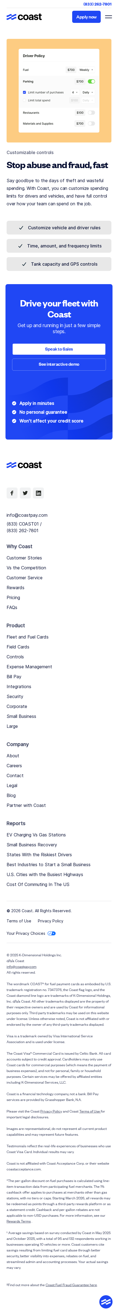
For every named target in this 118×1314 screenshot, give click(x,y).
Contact (15, 775)
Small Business (21, 716)
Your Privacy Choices (26, 933)
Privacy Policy (50, 921)
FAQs (12, 607)
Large (12, 726)
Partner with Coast (26, 805)
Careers (14, 765)
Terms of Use (19, 921)
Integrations (19, 686)
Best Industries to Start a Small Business (49, 864)
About (13, 755)
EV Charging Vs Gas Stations (36, 835)
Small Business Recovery (32, 844)
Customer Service (25, 577)
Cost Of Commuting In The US (38, 884)
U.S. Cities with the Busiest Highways (45, 874)
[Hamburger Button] (108, 17)
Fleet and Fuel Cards (28, 637)
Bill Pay (14, 676)
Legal (12, 785)
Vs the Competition (26, 567)
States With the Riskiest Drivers (39, 854)
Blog (11, 795)
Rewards (15, 587)
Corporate (17, 706)
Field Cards (18, 647)
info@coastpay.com (27, 515)
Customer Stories (24, 558)
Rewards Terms (19, 1221)
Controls (15, 656)
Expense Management (29, 666)
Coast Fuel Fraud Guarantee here (71, 1284)
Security (15, 696)
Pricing (13, 597)
